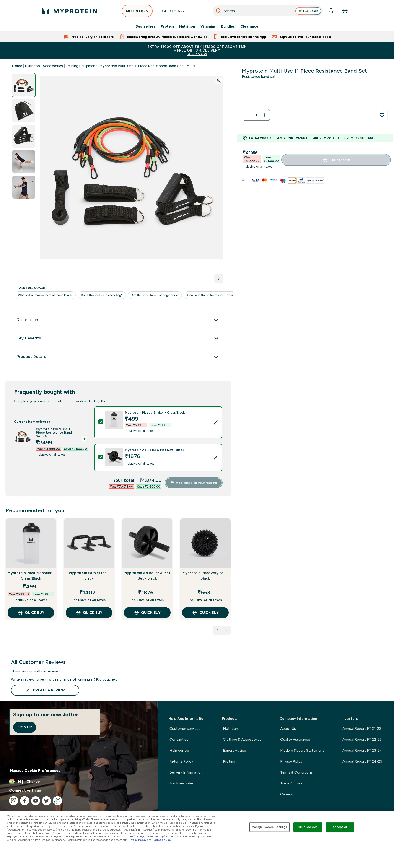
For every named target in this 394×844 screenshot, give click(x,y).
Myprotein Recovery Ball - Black (205, 575)
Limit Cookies (308, 827)
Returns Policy (181, 761)
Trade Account (292, 783)
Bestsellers (145, 26)
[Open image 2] (24, 111)
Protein (167, 26)
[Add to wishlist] (382, 115)
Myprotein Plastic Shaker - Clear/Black (31, 575)
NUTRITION (137, 11)
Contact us (178, 739)
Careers (286, 794)
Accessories (53, 66)
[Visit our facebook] (24, 800)
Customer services (184, 728)
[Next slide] (230, 579)
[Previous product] (217, 630)
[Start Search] (218, 10)
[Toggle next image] (218, 278)
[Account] (331, 11)
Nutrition (187, 26)
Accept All (340, 827)
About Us (288, 728)
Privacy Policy (291, 761)
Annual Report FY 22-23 (362, 739)
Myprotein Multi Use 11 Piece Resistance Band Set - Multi (147, 66)
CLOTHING (173, 11)
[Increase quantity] (264, 114)
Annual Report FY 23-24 (362, 750)
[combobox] (268, 10)
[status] (256, 114)
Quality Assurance (295, 739)
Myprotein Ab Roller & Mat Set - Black (147, 575)
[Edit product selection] (215, 422)
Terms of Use (161, 839)
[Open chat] (57, 800)
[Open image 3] (24, 136)
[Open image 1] (24, 85)
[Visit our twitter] (46, 800)
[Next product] (226, 630)
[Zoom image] (219, 80)
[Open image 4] (24, 162)
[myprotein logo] (69, 11)
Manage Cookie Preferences (35, 770)
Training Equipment (81, 66)
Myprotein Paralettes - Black (89, 575)
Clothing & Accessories (242, 739)
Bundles (228, 26)
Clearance (249, 26)
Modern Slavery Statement (302, 750)
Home (17, 66)
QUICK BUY (34, 612)
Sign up (24, 727)
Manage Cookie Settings (269, 827)
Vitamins (208, 26)
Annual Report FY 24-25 (362, 761)
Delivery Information (186, 772)
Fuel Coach (310, 11)
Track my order (181, 783)
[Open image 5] (24, 187)
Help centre (179, 750)
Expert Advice (234, 750)
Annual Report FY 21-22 (361, 728)
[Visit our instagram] (13, 800)
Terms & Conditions (296, 772)
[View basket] (345, 11)
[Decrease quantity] (248, 114)
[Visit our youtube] (35, 800)
